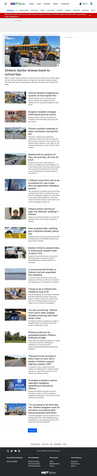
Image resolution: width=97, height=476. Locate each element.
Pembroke (85, 10)
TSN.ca (52, 466)
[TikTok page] (12, 451)
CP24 (51, 461)
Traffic (42, 10)
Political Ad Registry (34, 466)
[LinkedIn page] (19, 451)
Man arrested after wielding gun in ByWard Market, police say (43, 231)
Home (31, 4)
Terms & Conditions (34, 463)
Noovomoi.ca (75, 463)
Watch (55, 4)
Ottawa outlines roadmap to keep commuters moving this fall (43, 131)
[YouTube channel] (15, 451)
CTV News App (35, 444)
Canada (47, 4)
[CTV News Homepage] (18, 4)
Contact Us (45, 444)
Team (64, 444)
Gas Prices (34, 10)
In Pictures (65, 4)
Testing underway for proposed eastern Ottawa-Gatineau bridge (42, 335)
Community (50, 10)
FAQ (51, 444)
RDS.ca (73, 466)
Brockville (76, 10)
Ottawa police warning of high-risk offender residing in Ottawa (43, 211)
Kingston (68, 10)
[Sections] (6, 4)
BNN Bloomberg (55, 463)
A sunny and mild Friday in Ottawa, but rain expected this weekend (42, 272)
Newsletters (57, 444)
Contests (60, 10)
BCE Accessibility (12, 461)
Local (39, 4)
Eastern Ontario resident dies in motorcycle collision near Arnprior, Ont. (43, 251)
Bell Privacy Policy (34, 461)
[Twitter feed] (8, 451)
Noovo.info (74, 461)
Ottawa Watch (24, 10)
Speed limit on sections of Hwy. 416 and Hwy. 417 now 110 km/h (43, 157)
